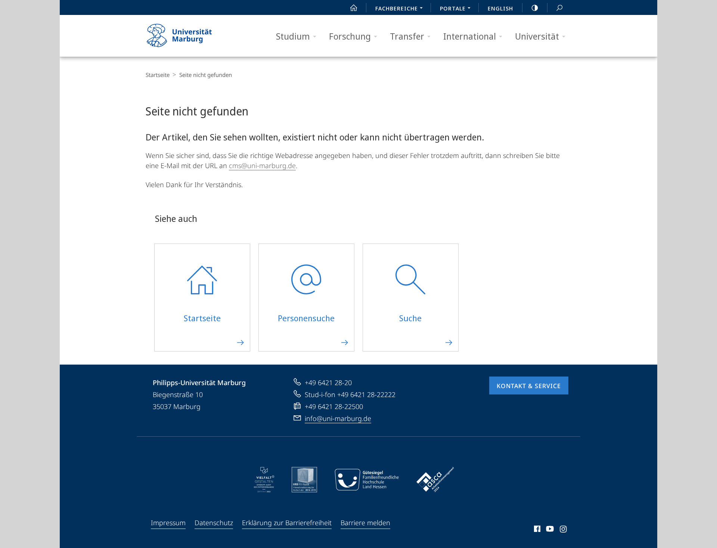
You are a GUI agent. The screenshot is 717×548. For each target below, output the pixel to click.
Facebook (536, 530)
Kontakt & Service (529, 386)
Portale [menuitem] (453, 8)
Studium (293, 36)
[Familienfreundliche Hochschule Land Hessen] (367, 479)
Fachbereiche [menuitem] (396, 8)
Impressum (168, 522)
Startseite (158, 74)
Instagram (563, 530)
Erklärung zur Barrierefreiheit (287, 522)
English (500, 8)
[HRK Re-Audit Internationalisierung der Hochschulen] (304, 479)
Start (353, 7)
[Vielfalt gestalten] (264, 479)
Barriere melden (365, 522)
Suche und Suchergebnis (559, 7)
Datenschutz (214, 522)
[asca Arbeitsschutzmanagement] (435, 479)
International (469, 36)
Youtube (549, 530)
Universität (537, 36)
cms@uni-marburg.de (262, 165)
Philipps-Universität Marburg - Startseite (192, 36)
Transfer (407, 36)
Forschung (350, 36)
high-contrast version (534, 7)
